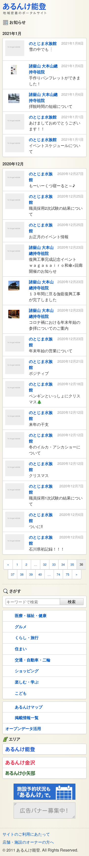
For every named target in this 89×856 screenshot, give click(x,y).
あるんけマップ (29, 707)
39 (31, 574)
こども (21, 693)
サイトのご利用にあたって (26, 834)
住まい (21, 648)
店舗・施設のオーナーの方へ (28, 842)
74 (58, 574)
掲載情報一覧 (27, 717)
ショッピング (27, 671)
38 (21, 574)
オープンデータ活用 (23, 728)
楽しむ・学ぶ (27, 682)
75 (67, 574)
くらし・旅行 (27, 637)
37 (12, 574)
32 (44, 564)
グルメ (21, 626)
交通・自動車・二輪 (32, 660)
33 (54, 564)
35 (72, 564)
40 (40, 574)
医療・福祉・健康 (30, 615)
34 (63, 564)
